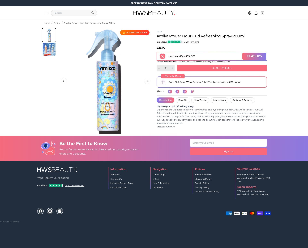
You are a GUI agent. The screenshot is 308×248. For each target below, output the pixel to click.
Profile (253, 208)
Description (165, 100)
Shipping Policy (203, 179)
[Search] (92, 13)
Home (47, 23)
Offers (156, 179)
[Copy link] (192, 91)
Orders (243, 208)
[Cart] (256, 13)
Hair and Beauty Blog (121, 183)
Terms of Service (203, 174)
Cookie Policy (202, 183)
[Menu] (46, 13)
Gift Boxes (158, 187)
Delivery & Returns (242, 100)
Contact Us (116, 179)
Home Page (159, 174)
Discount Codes (118, 187)
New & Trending (161, 183)
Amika (57, 23)
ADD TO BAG (222, 68)
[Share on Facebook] (170, 91)
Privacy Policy (202, 187)
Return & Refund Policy (207, 191)
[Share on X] (177, 91)
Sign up (228, 151)
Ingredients (219, 100)
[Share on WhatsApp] (185, 91)
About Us (115, 174)
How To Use (200, 100)
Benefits (182, 100)
